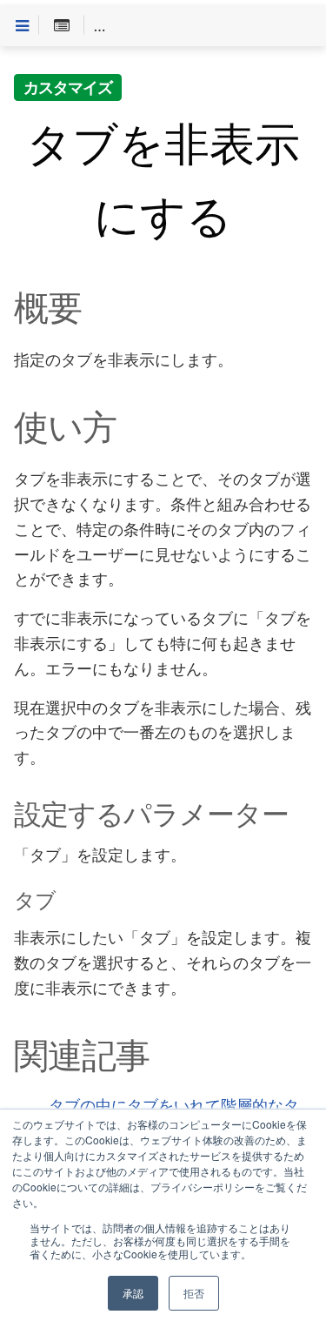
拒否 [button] (193, 1292)
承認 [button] (133, 1292)
